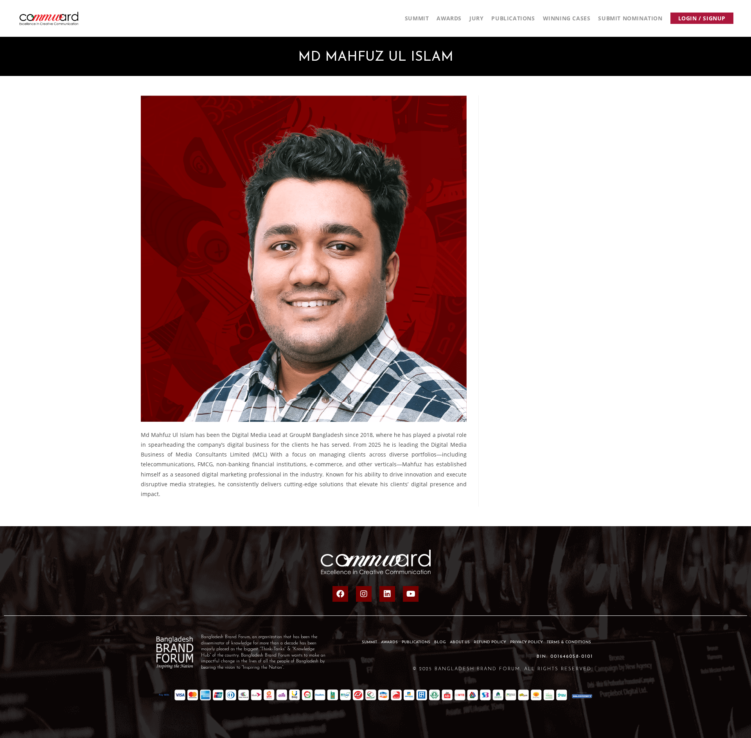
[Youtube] (411, 594)
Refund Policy (490, 642)
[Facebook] (340, 594)
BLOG (440, 642)
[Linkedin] (387, 594)
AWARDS (389, 642)
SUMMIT (369, 642)
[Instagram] (364, 594)
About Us (460, 642)
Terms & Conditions (569, 642)
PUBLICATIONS (416, 642)
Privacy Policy (526, 642)
